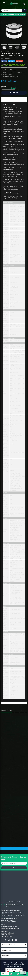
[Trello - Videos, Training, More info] (12, 940)
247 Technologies (5, 51)
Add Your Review (5, 58)
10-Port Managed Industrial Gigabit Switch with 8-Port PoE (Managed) (14, 750)
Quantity (3, 86)
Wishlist (5, 70)
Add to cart (15, 93)
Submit (14, 868)
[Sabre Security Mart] (14, 886)
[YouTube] (9, 940)
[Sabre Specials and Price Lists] (16, 940)
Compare (13, 70)
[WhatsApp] (5, 940)
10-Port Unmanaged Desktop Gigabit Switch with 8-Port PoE (14, 782)
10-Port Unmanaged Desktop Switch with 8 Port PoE (14, 814)
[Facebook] (2, 940)
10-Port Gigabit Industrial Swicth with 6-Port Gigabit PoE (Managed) (14, 718)
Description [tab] (14, 100)
